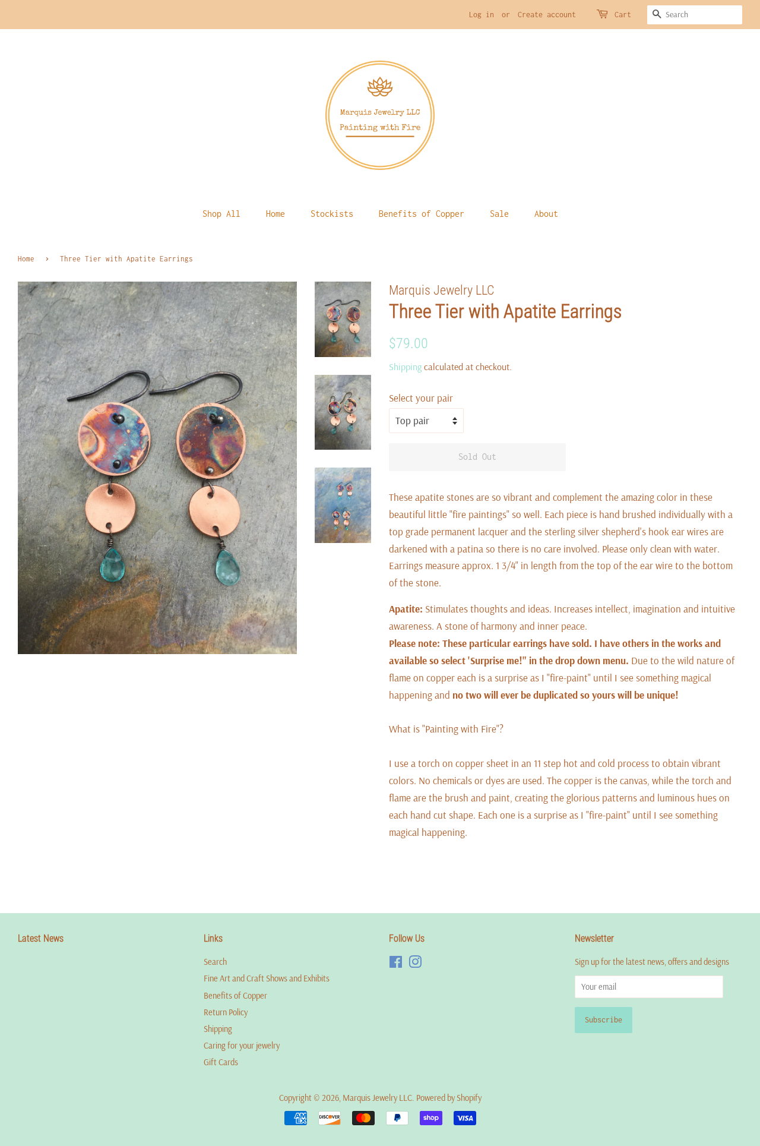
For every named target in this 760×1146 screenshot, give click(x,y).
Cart (623, 14)
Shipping (405, 366)
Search (215, 961)
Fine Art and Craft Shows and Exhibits (267, 978)
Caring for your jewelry (242, 1045)
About (546, 214)
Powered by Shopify (449, 1098)
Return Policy (226, 1012)
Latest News (41, 938)
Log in (481, 14)
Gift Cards (221, 1062)
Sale (499, 214)
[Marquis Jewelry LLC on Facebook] (396, 964)
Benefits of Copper (421, 214)
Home (275, 214)
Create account (547, 14)
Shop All (221, 214)
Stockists (332, 214)
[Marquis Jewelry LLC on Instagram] (415, 964)
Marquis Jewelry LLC (377, 1098)
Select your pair (421, 398)
